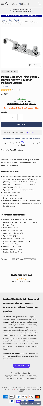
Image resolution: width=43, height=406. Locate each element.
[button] (6, 90)
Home (3, 20)
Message (14, 138)
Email (5, 138)
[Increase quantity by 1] (20, 117)
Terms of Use (12, 378)
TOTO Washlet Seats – (21, 16)
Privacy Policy (31, 376)
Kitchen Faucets (14, 20)
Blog (22, 378)
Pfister (5, 86)
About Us (26, 373)
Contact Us (15, 373)
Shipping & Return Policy (14, 376)
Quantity (4, 112)
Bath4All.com (16, 388)
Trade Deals (31, 378)
